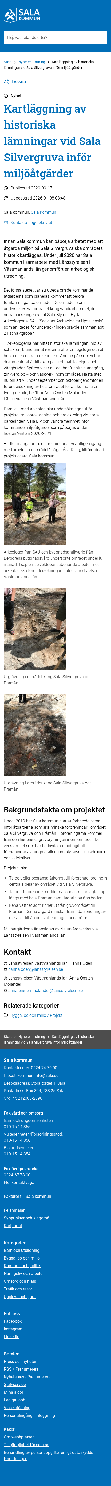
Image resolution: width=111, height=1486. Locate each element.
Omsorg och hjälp (20, 1281)
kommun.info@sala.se (37, 1075)
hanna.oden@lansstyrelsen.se (35, 969)
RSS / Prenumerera (21, 1369)
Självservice (15, 1384)
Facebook (13, 1321)
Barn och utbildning (21, 1250)
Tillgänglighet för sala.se (26, 1444)
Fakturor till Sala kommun (27, 1196)
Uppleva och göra (20, 1296)
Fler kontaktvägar (20, 1182)
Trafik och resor (18, 1288)
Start (8, 62)
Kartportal (13, 1225)
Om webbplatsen (19, 1437)
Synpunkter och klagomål (27, 1218)
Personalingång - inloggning (29, 1415)
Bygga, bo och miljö (22, 1258)
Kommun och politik (22, 1265)
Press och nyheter (20, 1361)
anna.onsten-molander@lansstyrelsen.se (45, 990)
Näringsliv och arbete (23, 1273)
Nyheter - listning (31, 62)
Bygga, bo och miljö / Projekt (36, 1015)
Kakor (9, 1429)
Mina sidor (13, 1392)
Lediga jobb (14, 1400)
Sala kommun (43, 212)
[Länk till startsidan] (22, 15)
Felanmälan (15, 1210)
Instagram (13, 1329)
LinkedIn (11, 1336)
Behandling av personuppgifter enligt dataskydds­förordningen (49, 1455)
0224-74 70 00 (44, 1067)
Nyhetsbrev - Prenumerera (27, 1376)
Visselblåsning (17, 1407)
